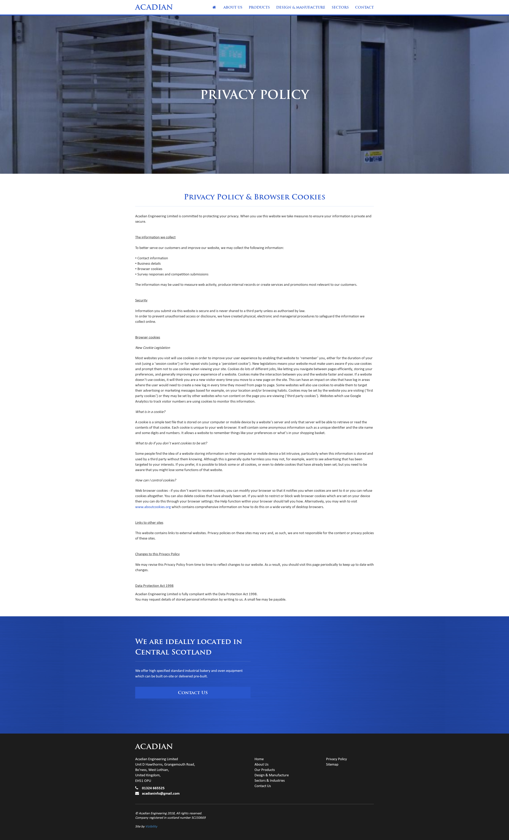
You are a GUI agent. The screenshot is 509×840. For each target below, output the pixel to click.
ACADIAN (154, 7)
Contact (364, 7)
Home (214, 7)
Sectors (340, 7)
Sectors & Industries (269, 780)
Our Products (264, 769)
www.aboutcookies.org (153, 506)
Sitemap (332, 764)
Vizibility (151, 826)
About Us (232, 7)
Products (259, 7)
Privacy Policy (336, 759)
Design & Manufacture (300, 7)
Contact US (193, 692)
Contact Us (262, 785)
